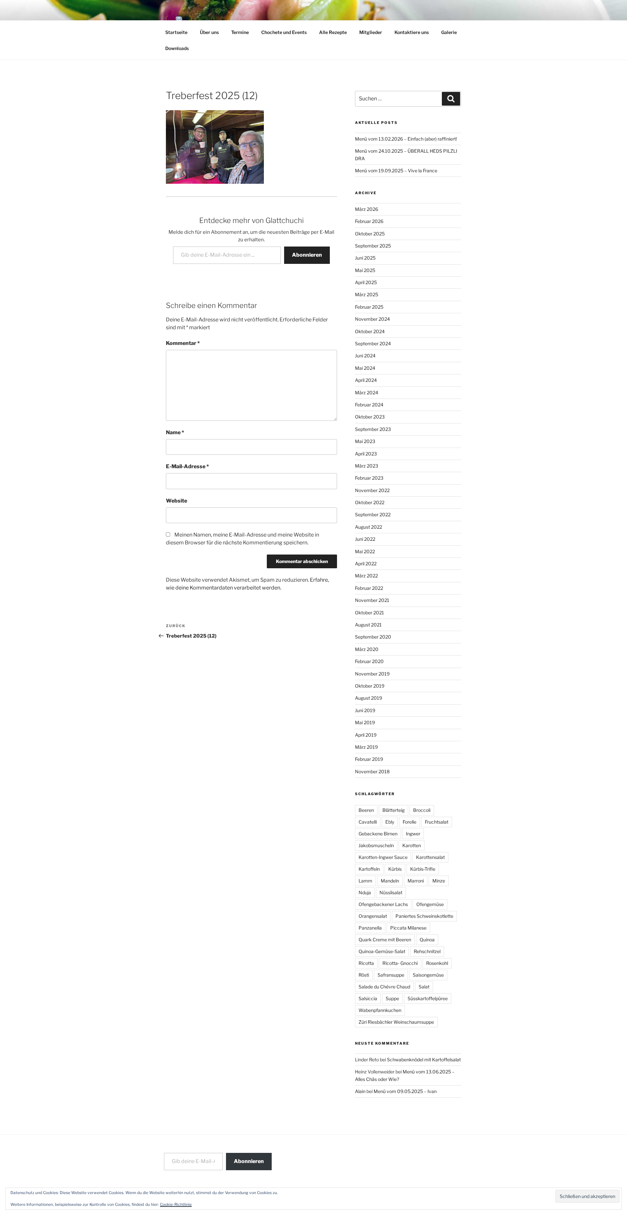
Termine (240, 32)
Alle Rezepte (333, 32)
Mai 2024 (365, 368)
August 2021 (368, 624)
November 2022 (372, 490)
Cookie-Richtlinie (176, 1204)
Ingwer (413, 833)
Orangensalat (373, 916)
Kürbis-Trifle (422, 869)
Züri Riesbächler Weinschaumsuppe (396, 1022)
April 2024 (366, 380)
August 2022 (368, 527)
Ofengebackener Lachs (383, 904)
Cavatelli (368, 822)
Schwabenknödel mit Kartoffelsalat (424, 1059)
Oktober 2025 (370, 233)
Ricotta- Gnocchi (400, 963)
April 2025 (366, 282)
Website (176, 501)
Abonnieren (307, 255)
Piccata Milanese (408, 928)
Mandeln (390, 880)
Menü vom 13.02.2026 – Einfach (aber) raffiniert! (406, 139)
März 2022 (366, 575)
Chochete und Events (284, 32)
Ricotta (366, 963)
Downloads (177, 48)
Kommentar (183, 343)
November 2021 (372, 600)
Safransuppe (391, 975)
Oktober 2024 (370, 331)
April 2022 (366, 563)
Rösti (364, 975)
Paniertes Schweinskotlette (424, 916)
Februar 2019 (369, 759)
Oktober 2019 (369, 686)
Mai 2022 (365, 551)
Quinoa (427, 939)
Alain (360, 1091)
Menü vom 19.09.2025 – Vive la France (396, 170)
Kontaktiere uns (411, 32)
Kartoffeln (369, 869)
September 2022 (373, 514)
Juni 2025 (365, 258)
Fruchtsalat (436, 822)
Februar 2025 (369, 307)
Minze (438, 880)
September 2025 (373, 245)
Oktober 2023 (370, 416)
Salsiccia (368, 998)
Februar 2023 (369, 478)
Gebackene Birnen (378, 833)
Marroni (416, 880)
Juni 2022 (365, 539)
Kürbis (395, 869)
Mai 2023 (365, 441)
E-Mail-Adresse (187, 466)
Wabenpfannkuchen (380, 1010)
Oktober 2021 (369, 612)
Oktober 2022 (369, 502)
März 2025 (366, 294)
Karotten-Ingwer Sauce (383, 857)
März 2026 (366, 209)
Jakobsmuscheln (376, 845)
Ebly (389, 822)
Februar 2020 (369, 661)
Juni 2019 (365, 710)
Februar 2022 (369, 588)
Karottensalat (430, 857)
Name (175, 432)
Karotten (411, 845)
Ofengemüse (430, 904)
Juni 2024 (365, 355)
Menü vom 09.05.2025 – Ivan (405, 1091)
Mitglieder (370, 32)
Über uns (209, 32)
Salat (424, 986)
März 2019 (366, 747)
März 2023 (366, 466)
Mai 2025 (365, 270)
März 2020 (366, 649)
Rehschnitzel (427, 951)
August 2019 (368, 698)
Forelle (409, 822)
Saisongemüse (428, 975)
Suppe (392, 998)
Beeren (366, 810)
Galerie (449, 32)
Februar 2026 (369, 221)
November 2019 (372, 673)
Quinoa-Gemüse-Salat (382, 951)
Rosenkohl (437, 963)
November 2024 (372, 319)
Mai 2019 (365, 722)
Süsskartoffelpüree (428, 998)
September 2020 (373, 637)
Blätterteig (393, 810)
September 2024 (373, 343)
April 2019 (366, 735)
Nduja (365, 892)
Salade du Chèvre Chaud (384, 986)
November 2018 (372, 771)
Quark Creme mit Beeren (385, 939)
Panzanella (370, 928)
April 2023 (366, 453)
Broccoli (421, 810)
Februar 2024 (369, 404)
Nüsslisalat (390, 892)
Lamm (365, 880)
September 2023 (373, 429)
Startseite (176, 32)
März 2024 (366, 392)
